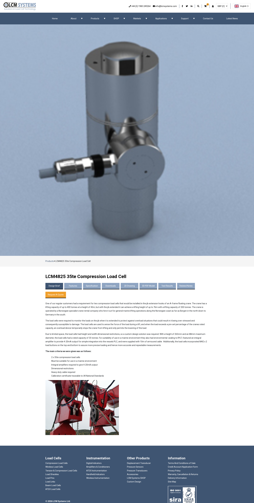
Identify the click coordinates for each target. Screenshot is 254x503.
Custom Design (134, 482)
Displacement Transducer (139, 463)
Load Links (50, 482)
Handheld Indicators (95, 474)
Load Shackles (52, 474)
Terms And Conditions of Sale (181, 463)
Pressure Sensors (135, 467)
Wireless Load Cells (54, 467)
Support (185, 18)
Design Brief (54, 286)
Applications (161, 18)
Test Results (167, 286)
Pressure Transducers (137, 470)
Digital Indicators (94, 463)
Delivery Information (177, 478)
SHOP (116, 18)
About (73, 18)
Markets (137, 18)
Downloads (111, 286)
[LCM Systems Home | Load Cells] (20, 6)
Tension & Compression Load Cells (61, 470)
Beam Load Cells (53, 485)
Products (95, 18)
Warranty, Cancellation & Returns (183, 474)
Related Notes (186, 286)
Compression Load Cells (56, 463)
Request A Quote (56, 294)
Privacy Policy (174, 470)
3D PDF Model (148, 286)
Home (55, 18)
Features (73, 286)
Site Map (172, 482)
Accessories (132, 474)
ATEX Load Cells (52, 489)
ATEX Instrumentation (96, 470)
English (243, 6)
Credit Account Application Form (183, 467)
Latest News (232, 18)
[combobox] (241, 6)
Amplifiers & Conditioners (98, 467)
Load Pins (49, 478)
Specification (92, 286)
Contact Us (208, 18)
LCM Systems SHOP (136, 478)
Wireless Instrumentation (98, 478)
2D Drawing (129, 286)
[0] (205, 6)
